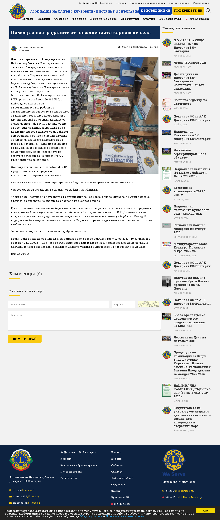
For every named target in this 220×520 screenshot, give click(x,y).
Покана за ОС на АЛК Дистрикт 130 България (192, 118)
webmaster (26, 502)
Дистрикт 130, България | (31, 47)
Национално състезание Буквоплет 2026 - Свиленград (191, 210)
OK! (205, 511)
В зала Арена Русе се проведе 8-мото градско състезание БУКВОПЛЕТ (189, 320)
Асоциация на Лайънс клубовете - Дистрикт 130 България (84, 11)
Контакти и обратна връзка (147, 3)
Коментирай (25, 339)
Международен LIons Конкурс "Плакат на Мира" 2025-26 (190, 247)
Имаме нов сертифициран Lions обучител (190, 153)
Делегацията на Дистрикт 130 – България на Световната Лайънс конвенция (189, 81)
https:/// (22, 490)
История (121, 3)
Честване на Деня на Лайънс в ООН (190, 339)
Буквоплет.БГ (170, 18)
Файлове (79, 18)
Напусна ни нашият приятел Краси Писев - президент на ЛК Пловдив (191, 283)
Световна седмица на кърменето (190, 101)
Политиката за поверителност (126, 516)
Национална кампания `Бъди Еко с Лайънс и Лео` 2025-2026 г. (192, 172)
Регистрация (201, 3)
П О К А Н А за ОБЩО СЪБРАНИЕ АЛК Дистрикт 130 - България (189, 45)
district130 (26, 496)
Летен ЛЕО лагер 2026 (190, 62)
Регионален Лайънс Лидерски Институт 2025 (190, 228)
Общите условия (91, 516)
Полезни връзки (179, 3)
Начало (28, 18)
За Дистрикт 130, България (95, 3)
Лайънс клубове (103, 18)
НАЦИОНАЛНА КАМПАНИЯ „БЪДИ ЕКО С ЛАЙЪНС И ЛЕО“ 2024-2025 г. (192, 391)
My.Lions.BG (198, 18)
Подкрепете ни (188, 10)
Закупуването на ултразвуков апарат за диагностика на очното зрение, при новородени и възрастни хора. (192, 417)
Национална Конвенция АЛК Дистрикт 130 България (192, 135)
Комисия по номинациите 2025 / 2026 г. (189, 191)
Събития (61, 18)
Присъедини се (155, 10)
